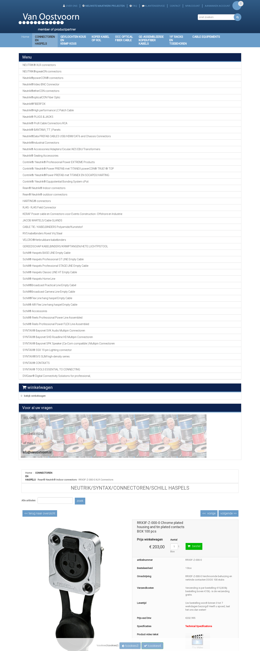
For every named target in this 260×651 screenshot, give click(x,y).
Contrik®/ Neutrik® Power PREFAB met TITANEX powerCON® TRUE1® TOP (68, 168)
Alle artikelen (29, 500)
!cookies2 (112, 645)
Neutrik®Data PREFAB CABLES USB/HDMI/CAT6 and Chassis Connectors (67, 136)
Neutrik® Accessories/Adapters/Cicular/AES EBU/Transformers (61, 149)
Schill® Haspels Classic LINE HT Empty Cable (50, 272)
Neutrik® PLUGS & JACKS (38, 116)
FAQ (134, 5)
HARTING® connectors (37, 201)
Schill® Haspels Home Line (39, 278)
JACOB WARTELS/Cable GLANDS (42, 220)
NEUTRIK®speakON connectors (42, 71)
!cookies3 (131, 646)
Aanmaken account (217, 5)
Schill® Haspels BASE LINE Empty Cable (46, 252)
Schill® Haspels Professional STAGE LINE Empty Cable (55, 265)
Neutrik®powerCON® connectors (43, 77)
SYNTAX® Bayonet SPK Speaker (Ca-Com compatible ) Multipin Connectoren (69, 343)
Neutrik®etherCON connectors (41, 90)
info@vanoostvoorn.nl (37, 452)
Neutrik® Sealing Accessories (40, 155)
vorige (211, 513)
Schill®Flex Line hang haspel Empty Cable (47, 298)
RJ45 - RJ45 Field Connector (39, 207)
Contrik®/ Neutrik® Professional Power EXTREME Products (59, 162)
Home (25, 36)
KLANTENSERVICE (155, 5)
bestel (196, 546)
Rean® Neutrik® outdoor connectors (45, 194)
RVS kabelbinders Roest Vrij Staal (42, 233)
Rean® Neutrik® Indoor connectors (57, 479)
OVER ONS (71, 5)
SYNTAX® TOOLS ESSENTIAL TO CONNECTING (51, 369)
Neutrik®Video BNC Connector (41, 84)
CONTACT (175, 5)
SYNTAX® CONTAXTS (36, 362)
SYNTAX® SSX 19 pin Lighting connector (47, 350)
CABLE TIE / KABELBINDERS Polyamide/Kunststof (53, 226)
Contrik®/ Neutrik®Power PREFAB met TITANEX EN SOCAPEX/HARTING (66, 175)
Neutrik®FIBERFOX (34, 103)
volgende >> (228, 513)
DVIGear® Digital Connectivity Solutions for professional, (57, 375)
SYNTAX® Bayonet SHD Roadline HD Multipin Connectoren (58, 337)
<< (39, 513)
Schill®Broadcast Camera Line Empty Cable (49, 291)
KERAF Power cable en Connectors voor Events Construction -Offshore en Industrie (72, 213)
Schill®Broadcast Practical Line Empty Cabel (49, 285)
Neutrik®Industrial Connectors (41, 142)
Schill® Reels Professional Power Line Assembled (52, 317)
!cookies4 (154, 646)
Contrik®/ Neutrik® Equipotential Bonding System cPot (56, 181)
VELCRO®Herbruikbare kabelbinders (44, 239)
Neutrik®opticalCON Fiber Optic (41, 97)
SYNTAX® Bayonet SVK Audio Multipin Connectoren (54, 330)
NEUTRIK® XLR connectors (39, 64)
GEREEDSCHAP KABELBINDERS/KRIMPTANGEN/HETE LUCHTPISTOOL (65, 246)
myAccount (192, 5)
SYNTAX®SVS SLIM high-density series (46, 356)
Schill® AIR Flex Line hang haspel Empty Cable (50, 304)
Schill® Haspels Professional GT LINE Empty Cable (53, 259)
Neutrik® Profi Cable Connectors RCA (45, 123)
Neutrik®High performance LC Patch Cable (48, 110)
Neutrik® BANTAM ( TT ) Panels (42, 129)
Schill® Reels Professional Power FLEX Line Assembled (56, 324)
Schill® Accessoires (35, 311)
